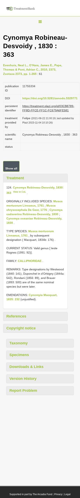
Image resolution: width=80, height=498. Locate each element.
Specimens (19, 355)
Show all (11, 168)
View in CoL (19, 192)
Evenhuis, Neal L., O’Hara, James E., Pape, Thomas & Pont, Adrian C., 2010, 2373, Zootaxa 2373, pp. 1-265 (32, 69)
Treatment (15, 178)
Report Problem (23, 390)
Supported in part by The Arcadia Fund (30, 494)
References (16, 316)
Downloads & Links (26, 367)
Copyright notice (21, 328)
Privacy (58, 494)
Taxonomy (18, 343)
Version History (23, 379)
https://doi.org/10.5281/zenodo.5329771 (50, 98)
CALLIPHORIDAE (29, 261)
